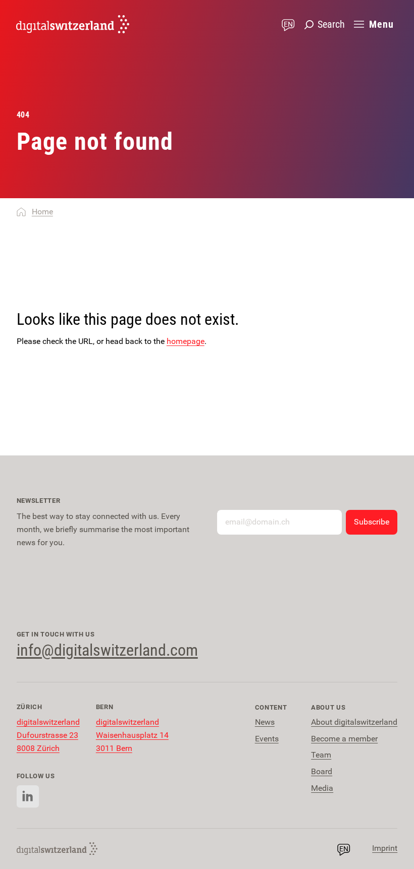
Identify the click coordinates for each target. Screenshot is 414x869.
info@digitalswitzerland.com (107, 650)
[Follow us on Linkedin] (28, 796)
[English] (72, 24)
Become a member (344, 738)
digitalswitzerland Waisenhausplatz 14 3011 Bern (132, 735)
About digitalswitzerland (354, 722)
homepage (185, 341)
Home (42, 211)
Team (321, 755)
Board (321, 771)
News (265, 722)
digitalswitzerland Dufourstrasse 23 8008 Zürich (48, 735)
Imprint (384, 848)
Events (267, 738)
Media (322, 788)
